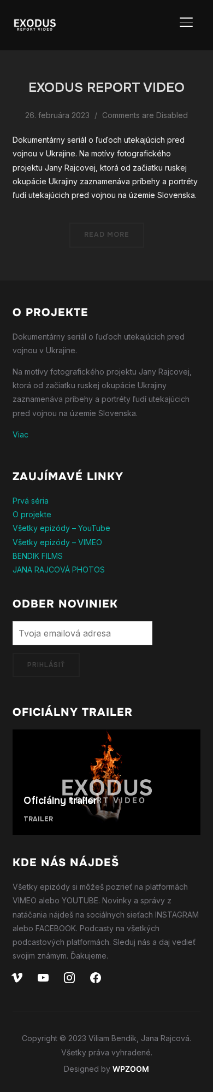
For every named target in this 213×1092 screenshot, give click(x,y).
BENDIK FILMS (38, 555)
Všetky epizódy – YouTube (61, 528)
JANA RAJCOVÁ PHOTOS (59, 569)
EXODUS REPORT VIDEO (106, 87)
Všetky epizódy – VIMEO (57, 542)
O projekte (32, 514)
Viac (20, 434)
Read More (106, 234)
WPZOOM (131, 1068)
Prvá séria (31, 500)
